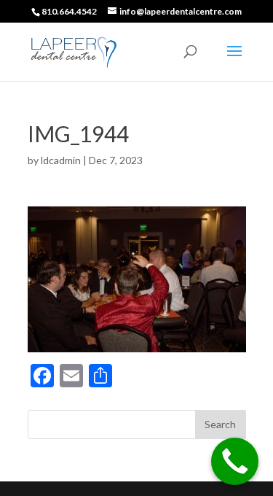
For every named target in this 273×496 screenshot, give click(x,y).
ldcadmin (61, 160)
